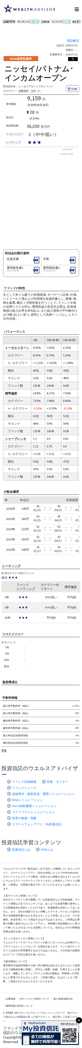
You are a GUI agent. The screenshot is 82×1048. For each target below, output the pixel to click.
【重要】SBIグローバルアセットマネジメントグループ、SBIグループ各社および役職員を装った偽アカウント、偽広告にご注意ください (40, 1016)
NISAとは (47, 849)
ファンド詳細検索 (24, 782)
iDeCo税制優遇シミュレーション (34, 806)
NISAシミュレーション (27, 800)
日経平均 (9, 21)
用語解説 (73, 40)
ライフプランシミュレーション (33, 812)
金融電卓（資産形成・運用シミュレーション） (44, 794)
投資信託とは (21, 849)
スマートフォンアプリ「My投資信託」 (38, 824)
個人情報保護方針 (63, 998)
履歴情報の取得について (19, 1005)
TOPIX (45, 21)
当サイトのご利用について (34, 998)
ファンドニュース (24, 788)
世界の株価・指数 (24, 818)
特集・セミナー (57, 782)
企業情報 (10, 998)
